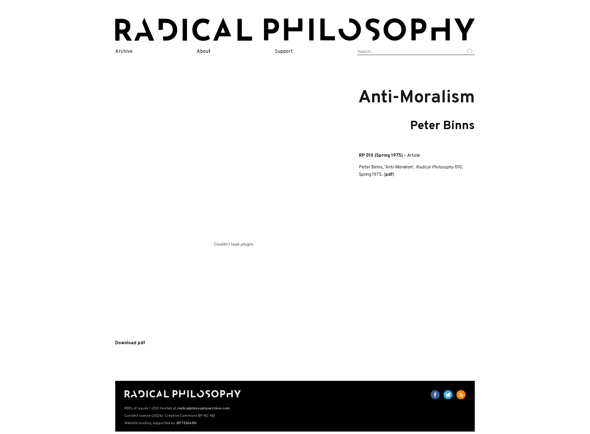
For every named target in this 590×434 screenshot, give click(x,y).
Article (413, 156)
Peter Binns (442, 126)
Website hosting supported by (160, 423)
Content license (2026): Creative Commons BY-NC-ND (169, 415)
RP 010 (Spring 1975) (381, 156)
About (203, 52)
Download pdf (130, 343)
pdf (389, 175)
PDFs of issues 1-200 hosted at (177, 408)
